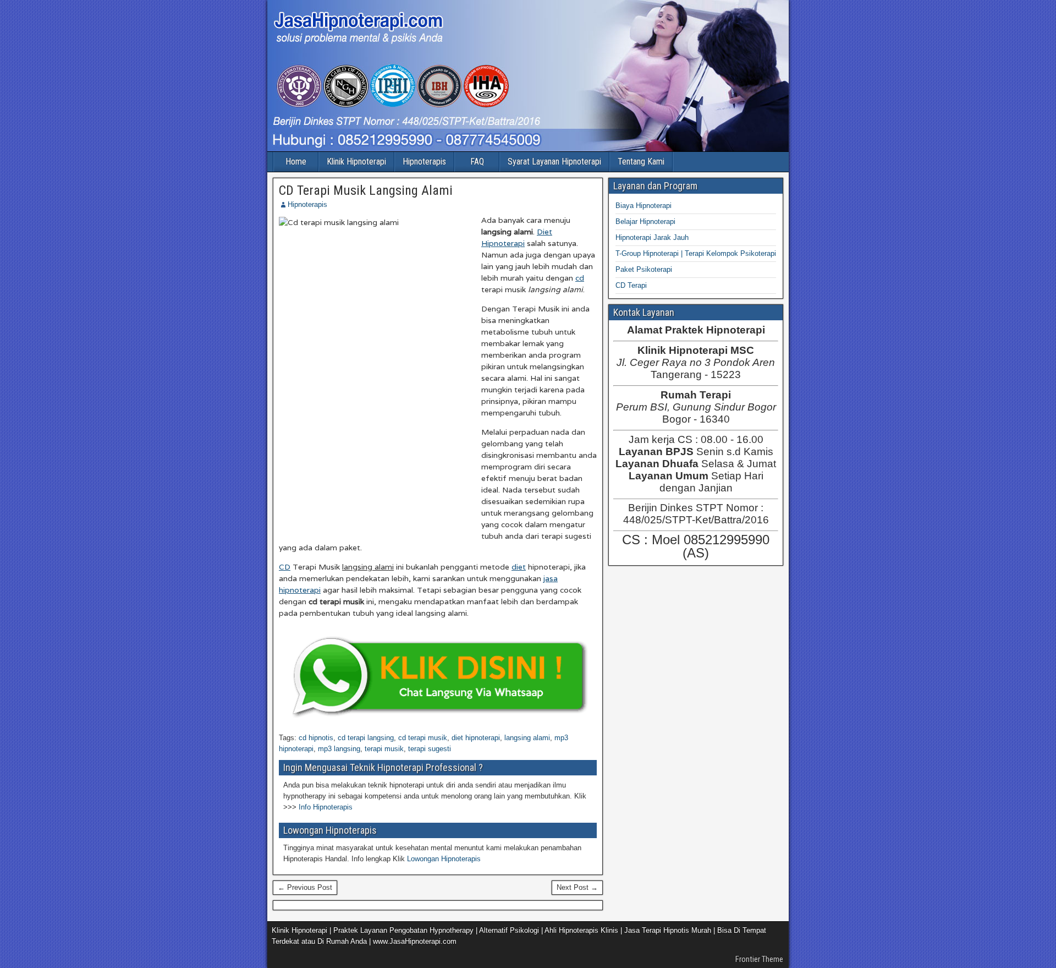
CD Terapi (631, 285)
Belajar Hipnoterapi (645, 221)
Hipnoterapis (424, 161)
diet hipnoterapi (476, 738)
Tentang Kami (641, 161)
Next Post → (577, 887)
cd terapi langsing (366, 738)
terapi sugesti (429, 749)
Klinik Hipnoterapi (356, 161)
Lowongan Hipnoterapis (444, 859)
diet (519, 567)
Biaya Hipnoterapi (643, 205)
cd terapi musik (422, 738)
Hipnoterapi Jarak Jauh (652, 237)
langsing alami (527, 738)
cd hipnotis (316, 738)
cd (579, 278)
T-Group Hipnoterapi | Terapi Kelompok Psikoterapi (695, 253)
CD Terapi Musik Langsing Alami (366, 190)
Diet (544, 232)
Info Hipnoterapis (326, 807)
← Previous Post (305, 887)
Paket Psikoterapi (643, 269)
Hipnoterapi (503, 243)
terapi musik (384, 749)
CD (284, 567)
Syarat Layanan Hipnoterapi (554, 161)
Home (295, 161)
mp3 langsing (339, 749)
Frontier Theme (759, 959)
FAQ (477, 161)
